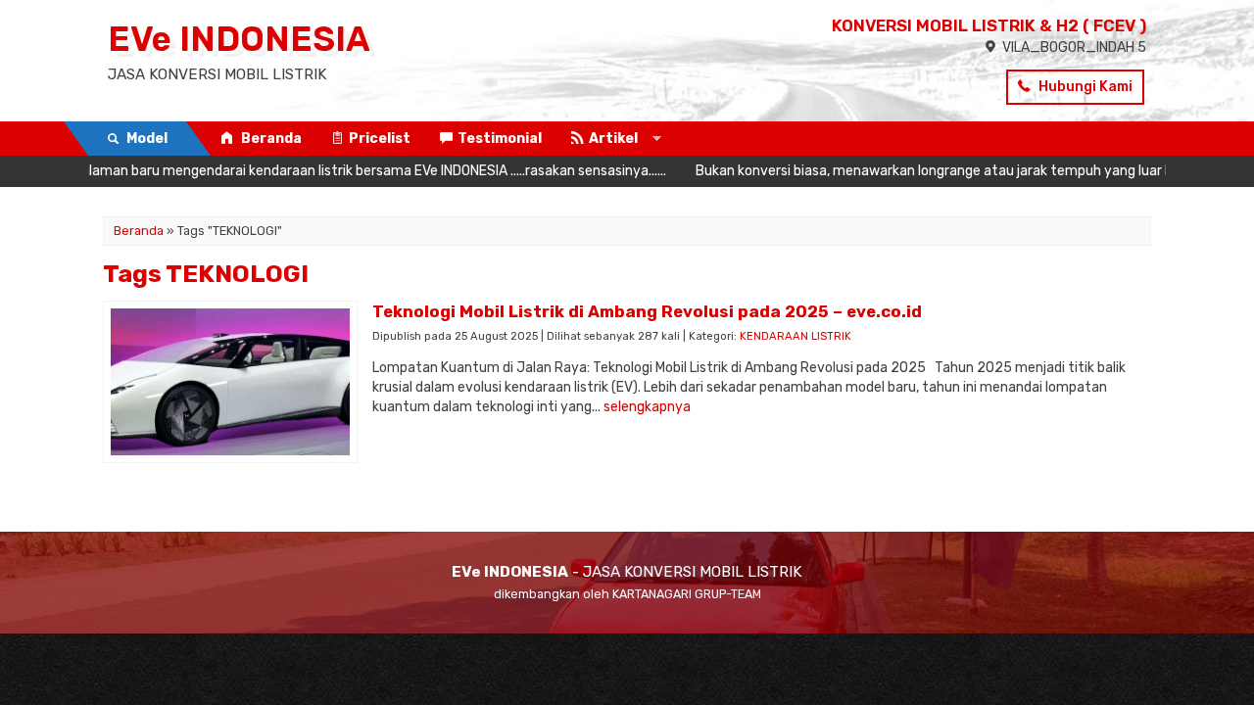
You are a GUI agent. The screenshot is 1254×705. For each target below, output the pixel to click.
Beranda (270, 138)
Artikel (613, 138)
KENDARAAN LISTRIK (795, 336)
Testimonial (500, 138)
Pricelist (379, 138)
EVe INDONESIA (239, 39)
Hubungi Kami (1084, 86)
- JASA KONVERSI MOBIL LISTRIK (627, 572)
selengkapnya (647, 407)
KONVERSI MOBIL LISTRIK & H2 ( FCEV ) (989, 25)
